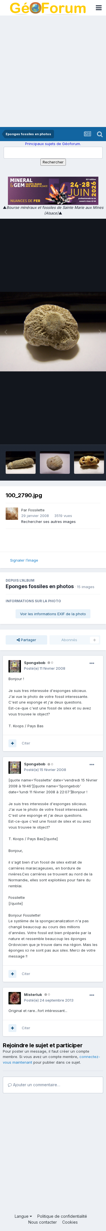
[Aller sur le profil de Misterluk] (14, 998)
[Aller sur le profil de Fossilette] (12, 513)
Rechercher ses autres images (48, 521)
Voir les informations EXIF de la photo (53, 614)
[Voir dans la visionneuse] (53, 331)
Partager (28, 640)
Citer (26, 743)
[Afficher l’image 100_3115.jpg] (21, 462)
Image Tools (82, 434)
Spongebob (34, 662)
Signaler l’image (24, 560)
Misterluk (33, 994)
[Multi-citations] (12, 743)
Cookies (70, 1222)
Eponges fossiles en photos (40, 586)
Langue (22, 1216)
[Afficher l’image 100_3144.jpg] (55, 462)
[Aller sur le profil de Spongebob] (14, 666)
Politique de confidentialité (62, 1216)
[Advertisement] (53, 71)
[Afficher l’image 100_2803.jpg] (89, 462)
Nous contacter (42, 1222)
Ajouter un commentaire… (36, 1084)
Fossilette (36, 510)
